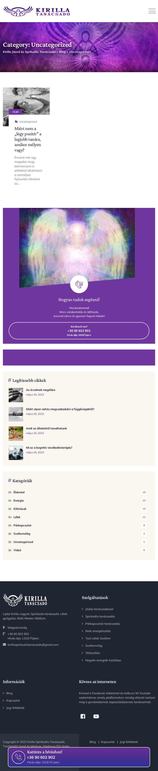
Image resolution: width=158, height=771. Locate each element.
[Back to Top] (149, 743)
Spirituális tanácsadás (100, 616)
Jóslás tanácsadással (99, 609)
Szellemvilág (21, 533)
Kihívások (19, 509)
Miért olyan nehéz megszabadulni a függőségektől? (60, 409)
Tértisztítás (92, 653)
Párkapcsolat (22, 525)
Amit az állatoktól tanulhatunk (46, 428)
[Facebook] (83, 716)
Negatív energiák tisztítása (103, 660)
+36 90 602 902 (41, 757)
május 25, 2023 (35, 394)
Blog (9, 693)
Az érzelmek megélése (40, 390)
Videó (17, 550)
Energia (18, 500)
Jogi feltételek (15, 708)
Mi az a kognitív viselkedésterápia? (49, 447)
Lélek (16, 517)
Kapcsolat (13, 700)
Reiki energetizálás (98, 631)
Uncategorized (28, 121)
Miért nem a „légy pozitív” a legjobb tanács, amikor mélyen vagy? (27, 139)
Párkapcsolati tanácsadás (102, 623)
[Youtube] (96, 716)
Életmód (18, 492)
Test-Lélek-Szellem (97, 638)
